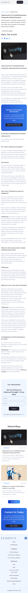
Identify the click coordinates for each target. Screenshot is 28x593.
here (23, 414)
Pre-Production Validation (14, 557)
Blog (7, 12)
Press (14, 584)
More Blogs (14, 502)
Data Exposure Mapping (14, 555)
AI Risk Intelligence (14, 552)
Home (2, 12)
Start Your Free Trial (14, 125)
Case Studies (14, 572)
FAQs (14, 564)
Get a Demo (20, 2)
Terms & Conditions (14, 575)
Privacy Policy (14, 578)
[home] (5, 2)
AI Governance (14, 544)
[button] (25, 2)
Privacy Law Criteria (14, 570)
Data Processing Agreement (14, 581)
